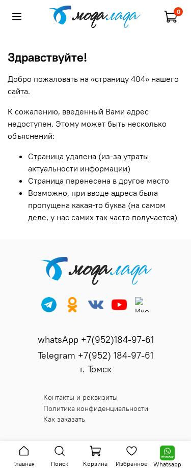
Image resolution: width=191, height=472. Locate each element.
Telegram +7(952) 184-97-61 (95, 355)
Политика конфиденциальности (95, 408)
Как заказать (64, 419)
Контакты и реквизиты (80, 397)
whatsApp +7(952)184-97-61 (96, 339)
